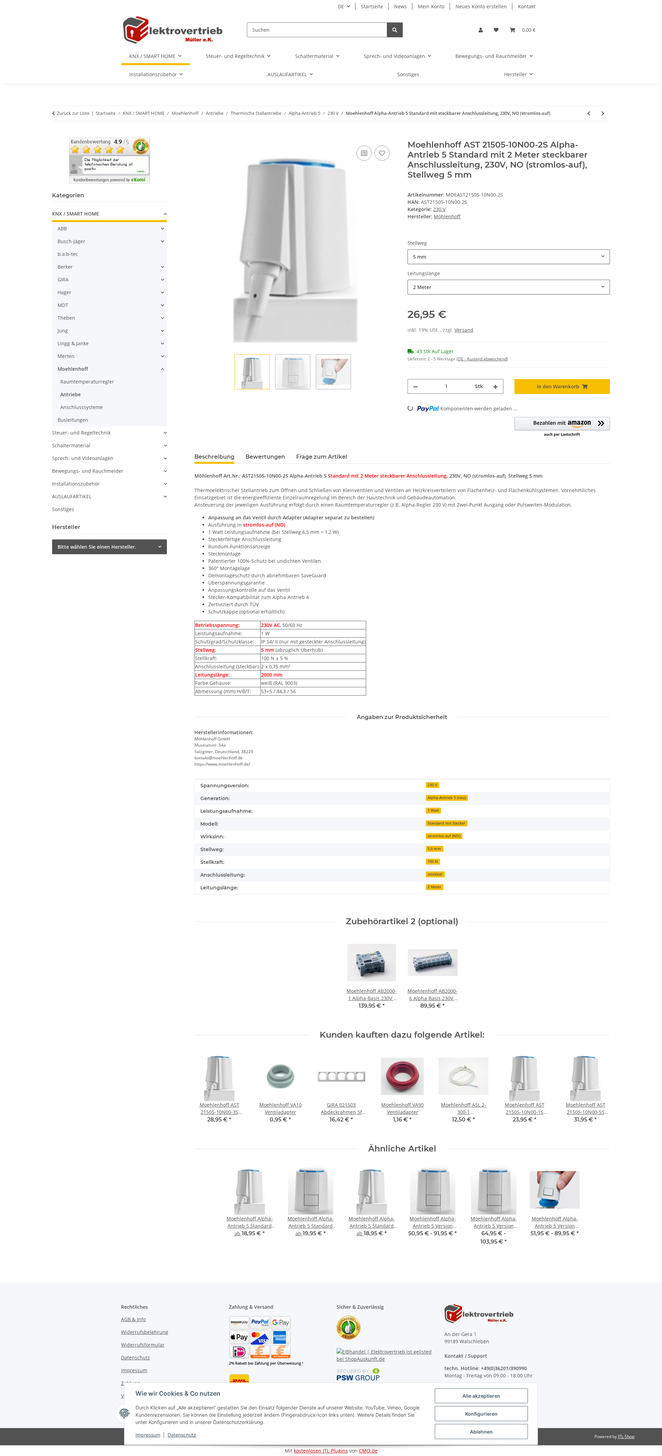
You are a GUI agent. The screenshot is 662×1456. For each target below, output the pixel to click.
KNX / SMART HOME (75, 213)
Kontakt (526, 6)
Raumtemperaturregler (87, 381)
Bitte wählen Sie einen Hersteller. (97, 546)
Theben (66, 318)
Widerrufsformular (142, 1345)
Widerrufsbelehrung (144, 1332)
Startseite (372, 6)
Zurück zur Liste (73, 113)
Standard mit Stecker (446, 823)
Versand (463, 330)
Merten (66, 356)
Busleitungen (73, 420)
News (400, 6)
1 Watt (433, 810)
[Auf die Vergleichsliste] (364, 153)
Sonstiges (63, 509)
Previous (205, 1092)
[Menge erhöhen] (495, 386)
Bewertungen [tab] (265, 456)
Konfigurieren (481, 1414)
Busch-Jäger (71, 241)
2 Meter (434, 887)
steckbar (435, 874)
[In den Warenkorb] (199, 136)
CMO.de (368, 1450)
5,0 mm (434, 848)
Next (598, 1092)
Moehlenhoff (73, 369)
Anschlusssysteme (81, 407)
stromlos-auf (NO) (444, 836)
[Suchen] (395, 29)
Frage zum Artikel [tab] (321, 456)
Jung (63, 330)
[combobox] (509, 256)
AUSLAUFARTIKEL (71, 496)
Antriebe (70, 394)
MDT (63, 305)
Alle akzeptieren (481, 1396)
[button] (480, 30)
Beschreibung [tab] (214, 456)
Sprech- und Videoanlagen (82, 458)
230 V (439, 209)
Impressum (148, 1435)
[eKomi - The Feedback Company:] (349, 1327)
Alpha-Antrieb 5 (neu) (447, 797)
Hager (64, 292)
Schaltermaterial (71, 445)
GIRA (63, 279)
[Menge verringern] (415, 386)
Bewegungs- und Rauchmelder (87, 471)
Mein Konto (431, 6)
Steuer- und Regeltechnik (81, 432)
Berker (65, 266)
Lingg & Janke (73, 343)
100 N (433, 861)
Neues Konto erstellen (481, 6)
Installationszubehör (76, 483)
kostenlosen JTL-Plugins (321, 1450)
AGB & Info (133, 1319)
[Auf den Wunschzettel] (382, 153)
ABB (62, 228)
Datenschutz (182, 1435)
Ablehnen (481, 1432)
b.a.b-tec (68, 254)
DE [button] (341, 6)
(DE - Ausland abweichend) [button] (482, 359)
